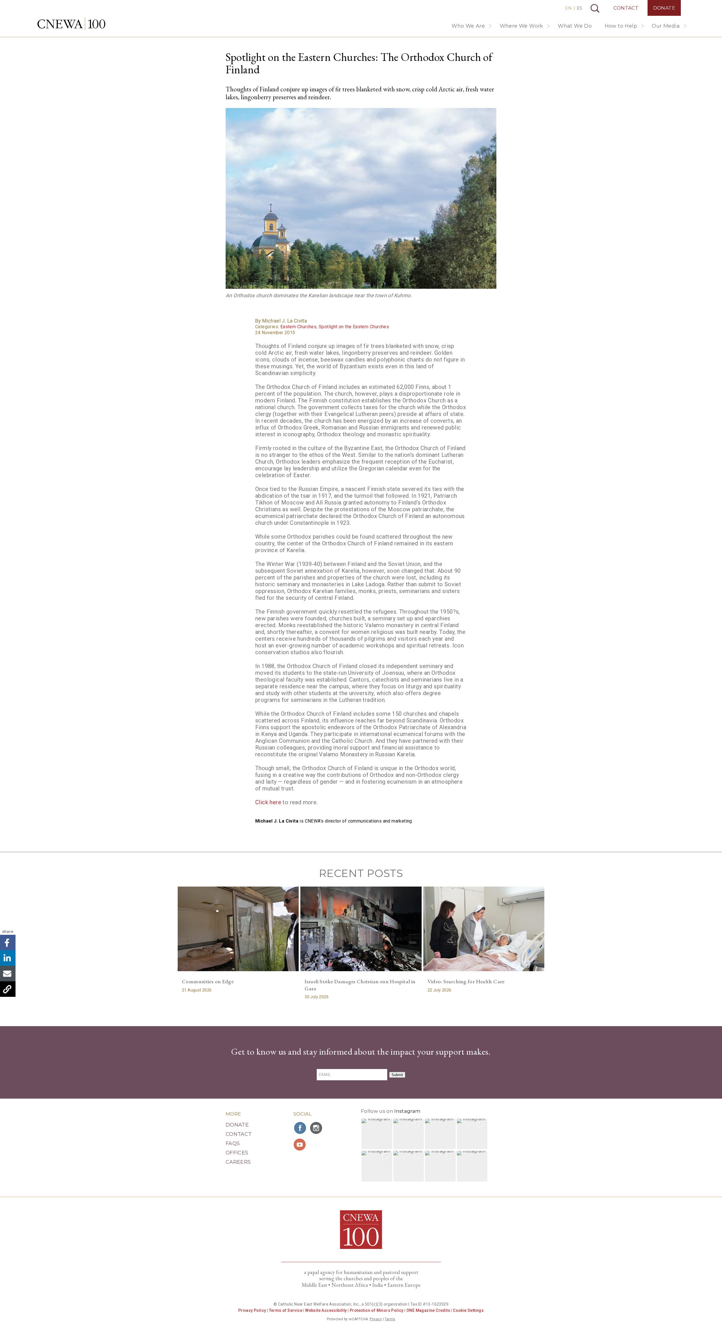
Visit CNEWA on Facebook (300, 1128)
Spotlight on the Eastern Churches (354, 326)
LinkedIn (8, 958)
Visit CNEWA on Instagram (317, 1128)
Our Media (666, 26)
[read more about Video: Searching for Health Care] (483, 929)
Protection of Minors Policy (377, 1310)
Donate (664, 8)
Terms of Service (285, 1310)
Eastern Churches (298, 326)
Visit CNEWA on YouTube (300, 1145)
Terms (390, 1319)
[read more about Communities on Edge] (238, 929)
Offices (237, 1153)
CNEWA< (71, 24)
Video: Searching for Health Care (466, 981)
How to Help (621, 26)
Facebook (8, 942)
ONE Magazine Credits (428, 1310)
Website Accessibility (326, 1310)
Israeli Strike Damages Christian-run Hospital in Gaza (360, 985)
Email (8, 973)
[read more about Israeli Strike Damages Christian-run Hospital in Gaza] (360, 929)
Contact (626, 8)
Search (595, 8)
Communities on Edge (208, 981)
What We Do (575, 26)
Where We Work (521, 26)
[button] (377, 1134)
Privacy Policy (252, 1310)
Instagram (407, 1111)
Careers (238, 1162)
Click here (268, 802)
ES (579, 8)
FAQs (233, 1143)
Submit (397, 1075)
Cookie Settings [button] (468, 1310)
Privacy (376, 1319)
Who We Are (468, 26)
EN (568, 8)
